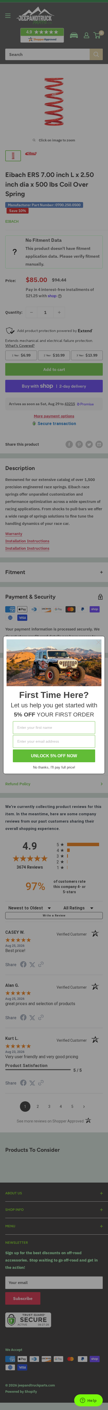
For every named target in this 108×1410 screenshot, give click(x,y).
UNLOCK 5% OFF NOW (54, 756)
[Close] (98, 642)
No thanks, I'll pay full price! (54, 767)
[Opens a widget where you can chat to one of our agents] (88, 1400)
